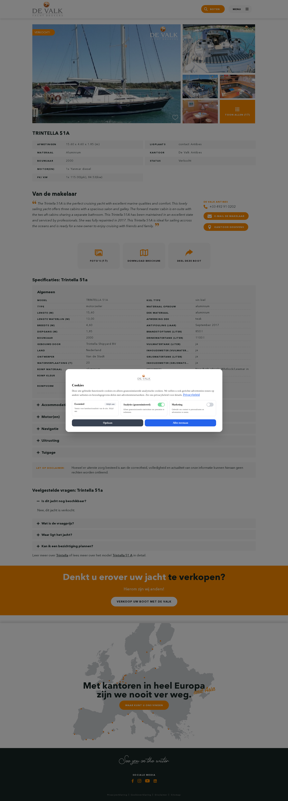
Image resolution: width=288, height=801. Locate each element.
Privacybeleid (191, 394)
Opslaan (107, 422)
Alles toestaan (180, 422)
